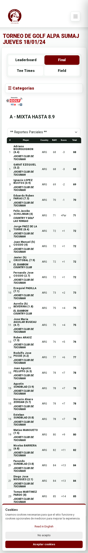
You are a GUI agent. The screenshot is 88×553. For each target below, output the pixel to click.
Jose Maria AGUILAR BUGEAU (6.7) (25, 322)
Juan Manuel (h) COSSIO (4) (24, 243)
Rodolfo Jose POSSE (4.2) (22, 354)
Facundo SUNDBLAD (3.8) (23, 462)
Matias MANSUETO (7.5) (25, 431)
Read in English (44, 526)
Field (62, 71)
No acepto (44, 535)
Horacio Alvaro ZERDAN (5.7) (23, 401)
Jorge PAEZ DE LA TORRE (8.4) (25, 228)
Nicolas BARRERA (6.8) (25, 447)
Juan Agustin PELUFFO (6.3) (22, 370)
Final (62, 60)
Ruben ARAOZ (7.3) (22, 339)
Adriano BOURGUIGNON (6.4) (23, 149)
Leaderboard (26, 60)
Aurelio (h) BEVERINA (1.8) (23, 305)
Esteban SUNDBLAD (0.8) (23, 416)
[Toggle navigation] (75, 16)
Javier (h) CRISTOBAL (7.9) (24, 259)
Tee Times (26, 71)
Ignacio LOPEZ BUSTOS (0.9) (23, 181)
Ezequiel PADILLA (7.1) (24, 290)
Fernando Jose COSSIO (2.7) (23, 274)
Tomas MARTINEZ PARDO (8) (25, 493)
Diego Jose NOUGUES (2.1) (23, 478)
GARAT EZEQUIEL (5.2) (24, 166)
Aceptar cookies (44, 544)
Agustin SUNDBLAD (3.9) (23, 385)
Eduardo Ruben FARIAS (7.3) (23, 197)
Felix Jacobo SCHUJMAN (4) (23, 212)
